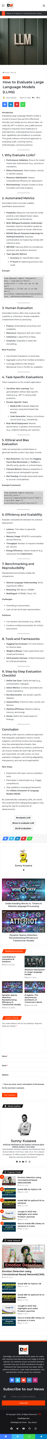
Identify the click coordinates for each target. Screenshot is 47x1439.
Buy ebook (32, 1422)
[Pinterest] (22, 838)
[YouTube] (23, 1161)
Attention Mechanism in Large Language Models (35, 972)
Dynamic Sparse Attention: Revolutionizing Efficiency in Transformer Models (11, 1000)
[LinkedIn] (10, 104)
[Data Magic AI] (10, 5)
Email (5, 1065)
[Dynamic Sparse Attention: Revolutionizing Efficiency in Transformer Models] (12, 987)
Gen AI (13, 72)
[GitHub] (26, 1161)
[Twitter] (10, 838)
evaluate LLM (23, 817)
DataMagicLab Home (19, 1422)
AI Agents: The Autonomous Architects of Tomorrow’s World (33, 998)
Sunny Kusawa (11, 98)
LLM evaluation (23, 828)
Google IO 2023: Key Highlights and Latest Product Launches (28, 1214)
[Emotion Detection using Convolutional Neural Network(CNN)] (9, 1181)
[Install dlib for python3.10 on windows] (9, 1204)
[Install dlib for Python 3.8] (9, 1193)
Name (5, 1056)
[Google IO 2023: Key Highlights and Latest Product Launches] (9, 1215)
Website (5, 1075)
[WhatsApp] (28, 838)
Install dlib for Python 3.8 (29, 1189)
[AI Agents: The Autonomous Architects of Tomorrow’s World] (35, 987)
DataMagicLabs (23, 1418)
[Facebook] (4, 104)
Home (6, 72)
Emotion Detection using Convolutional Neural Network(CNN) (29, 1180)
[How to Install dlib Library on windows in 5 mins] (9, 1227)
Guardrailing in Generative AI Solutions (9, 959)
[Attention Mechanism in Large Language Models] (35, 961)
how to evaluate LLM (24, 823)
